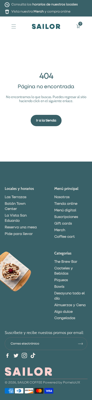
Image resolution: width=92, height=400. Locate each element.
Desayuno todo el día (69, 296)
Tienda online (65, 203)
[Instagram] (24, 355)
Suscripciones (66, 217)
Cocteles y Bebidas (63, 271)
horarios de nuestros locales (55, 4)
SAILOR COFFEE (29, 382)
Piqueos (61, 280)
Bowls (59, 286)
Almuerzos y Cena (70, 305)
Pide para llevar (19, 234)
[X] (16, 355)
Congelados (64, 318)
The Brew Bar (65, 261)
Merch (38, 11)
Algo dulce (63, 311)
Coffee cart (64, 236)
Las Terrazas (15, 197)
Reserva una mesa (21, 227)
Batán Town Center (15, 206)
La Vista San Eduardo (16, 218)
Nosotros (62, 197)
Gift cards (63, 223)
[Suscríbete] (82, 344)
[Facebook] (7, 355)
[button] (13, 26)
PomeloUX (71, 382)
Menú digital (65, 210)
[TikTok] (33, 355)
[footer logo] (28, 371)
